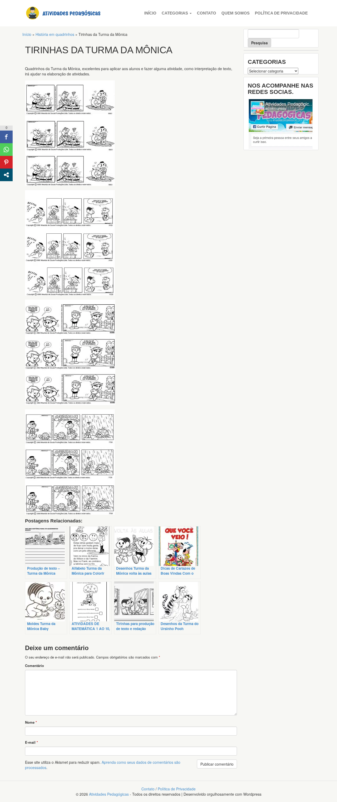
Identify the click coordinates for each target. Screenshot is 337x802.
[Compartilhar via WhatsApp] (6, 149)
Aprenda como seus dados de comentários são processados (102, 765)
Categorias (175, 13)
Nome (31, 722)
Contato (206, 13)
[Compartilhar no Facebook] (6, 137)
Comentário (34, 665)
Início (150, 13)
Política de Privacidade (281, 13)
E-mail (31, 742)
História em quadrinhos (55, 34)
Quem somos (235, 13)
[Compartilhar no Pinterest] (6, 162)
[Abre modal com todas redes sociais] (6, 175)
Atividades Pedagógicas (109, 794)
